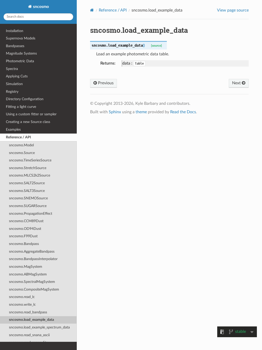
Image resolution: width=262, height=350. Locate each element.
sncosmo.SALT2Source (27, 183)
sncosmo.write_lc (22, 304)
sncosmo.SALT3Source (27, 191)
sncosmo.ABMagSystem (28, 274)
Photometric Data (20, 61)
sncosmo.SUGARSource (28, 206)
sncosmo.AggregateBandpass (31, 251)
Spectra (12, 69)
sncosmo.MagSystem (25, 267)
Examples (13, 129)
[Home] (92, 10)
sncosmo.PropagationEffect (30, 213)
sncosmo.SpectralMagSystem (32, 282)
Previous (105, 83)
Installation (14, 31)
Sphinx (115, 112)
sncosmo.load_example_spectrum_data (39, 327)
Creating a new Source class (28, 122)
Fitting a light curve (21, 107)
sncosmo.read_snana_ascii (29, 335)
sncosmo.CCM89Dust (26, 221)
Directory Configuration (24, 99)
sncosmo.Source (22, 153)
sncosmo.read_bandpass (28, 312)
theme (141, 112)
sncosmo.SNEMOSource (28, 198)
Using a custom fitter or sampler (31, 114)
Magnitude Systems (21, 53)
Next (237, 83)
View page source (233, 10)
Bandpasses (15, 46)
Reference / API (18, 137)
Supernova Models (20, 38)
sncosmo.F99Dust (23, 236)
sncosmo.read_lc (22, 297)
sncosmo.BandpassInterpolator (33, 259)
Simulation (14, 84)
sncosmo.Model (21, 145)
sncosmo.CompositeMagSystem (34, 289)
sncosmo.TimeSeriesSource (30, 160)
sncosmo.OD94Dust (25, 229)
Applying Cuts (17, 76)
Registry (12, 92)
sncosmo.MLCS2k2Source (29, 175)
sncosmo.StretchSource (27, 168)
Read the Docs (183, 112)
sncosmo (40, 7)
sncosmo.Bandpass (24, 244)
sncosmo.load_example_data (31, 320)
